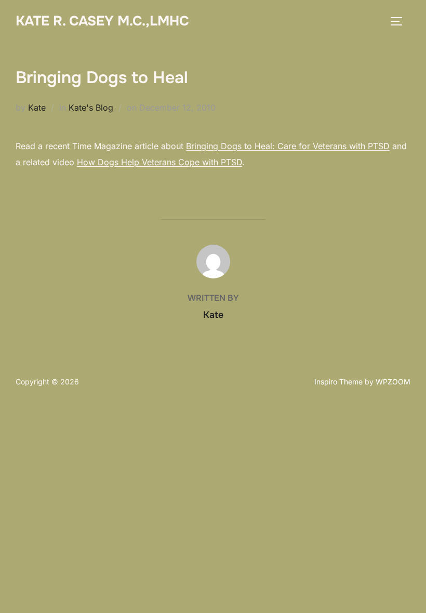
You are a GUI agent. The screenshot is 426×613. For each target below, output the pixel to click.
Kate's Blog (91, 107)
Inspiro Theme (338, 381)
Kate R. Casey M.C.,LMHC (102, 21)
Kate (37, 107)
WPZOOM (393, 381)
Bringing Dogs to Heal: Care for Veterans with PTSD (288, 146)
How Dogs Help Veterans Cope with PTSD (159, 162)
